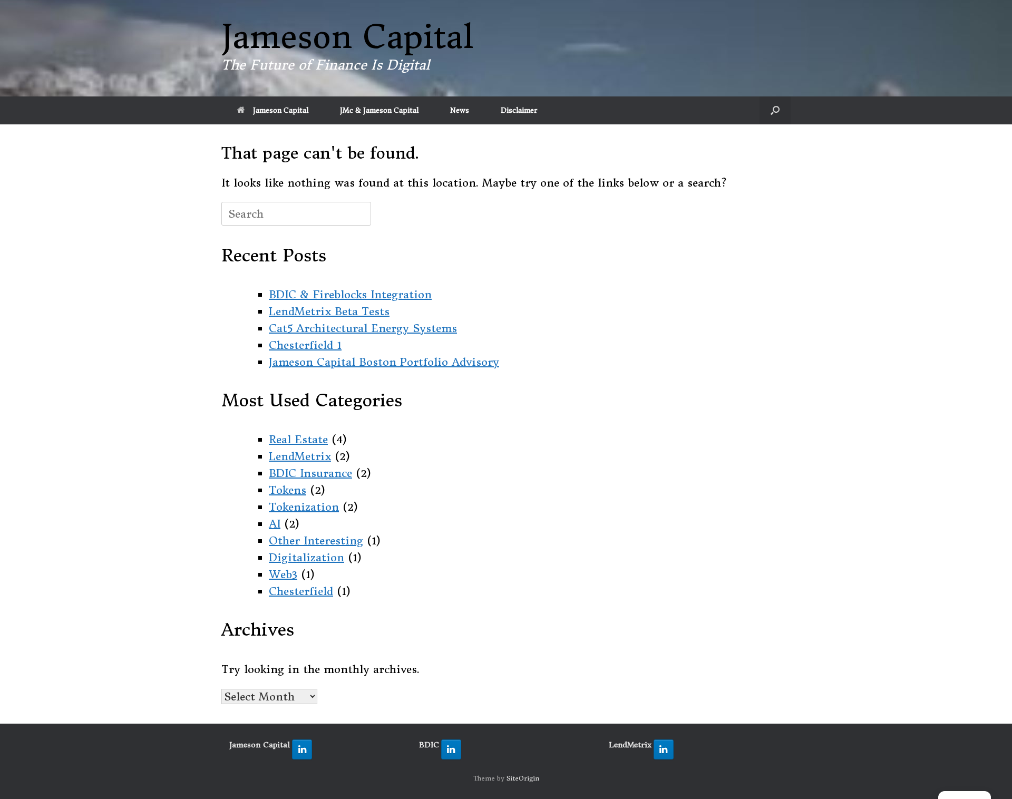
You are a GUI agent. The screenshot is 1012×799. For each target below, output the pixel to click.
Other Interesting (316, 540)
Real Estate (298, 439)
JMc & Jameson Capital (379, 110)
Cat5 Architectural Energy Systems (363, 328)
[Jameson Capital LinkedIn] (302, 749)
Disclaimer (519, 110)
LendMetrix (300, 456)
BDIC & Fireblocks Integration (350, 294)
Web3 (283, 574)
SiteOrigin (523, 778)
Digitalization (306, 557)
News (459, 110)
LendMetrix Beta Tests (329, 311)
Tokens (287, 489)
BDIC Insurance (310, 473)
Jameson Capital (280, 110)
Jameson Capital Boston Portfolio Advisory (384, 361)
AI (274, 523)
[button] (775, 110)
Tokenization (304, 506)
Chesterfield (301, 591)
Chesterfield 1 (305, 345)
